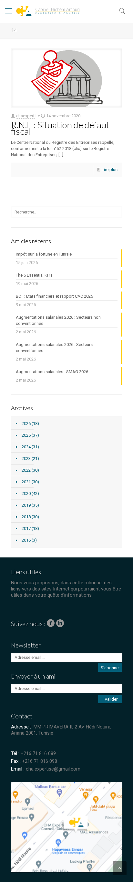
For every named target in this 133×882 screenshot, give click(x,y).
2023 (26, 458)
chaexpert (25, 115)
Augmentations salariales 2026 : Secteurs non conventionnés (58, 320)
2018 (26, 516)
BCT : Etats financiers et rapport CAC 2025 (54, 296)
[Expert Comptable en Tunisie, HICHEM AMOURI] (34, 13)
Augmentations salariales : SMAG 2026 (52, 371)
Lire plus (110, 169)
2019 (26, 505)
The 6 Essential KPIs (34, 275)
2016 (26, 540)
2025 (26, 435)
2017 (26, 528)
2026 (26, 423)
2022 (26, 470)
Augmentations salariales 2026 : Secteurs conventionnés (54, 347)
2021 (26, 481)
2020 (26, 493)
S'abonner (110, 667)
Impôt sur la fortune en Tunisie (44, 254)
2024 (26, 446)
